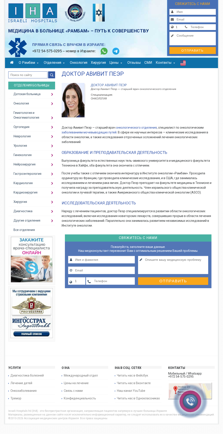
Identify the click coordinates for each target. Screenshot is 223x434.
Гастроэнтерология (27, 173)
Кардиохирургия (25, 192)
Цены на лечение (76, 383)
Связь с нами (73, 390)
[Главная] (12, 63)
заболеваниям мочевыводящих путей (89, 132)
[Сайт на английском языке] (183, 64)
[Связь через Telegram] (115, 51)
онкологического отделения (136, 127)
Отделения (52, 63)
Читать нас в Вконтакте (134, 383)
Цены (114, 63)
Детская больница (27, 94)
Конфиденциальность (80, 398)
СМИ (148, 63)
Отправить (192, 50)
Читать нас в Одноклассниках (138, 398)
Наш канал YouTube (131, 390)
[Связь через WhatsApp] (104, 51)
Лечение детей (21, 383)
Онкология (78, 63)
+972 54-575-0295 (47, 51)
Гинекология (23, 155)
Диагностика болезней (27, 375)
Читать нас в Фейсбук (132, 375)
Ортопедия (21, 127)
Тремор (15, 398)
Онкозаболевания (23, 390)
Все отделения (24, 230)
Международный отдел (81, 375)
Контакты (164, 63)
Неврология (22, 136)
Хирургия (98, 63)
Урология (20, 145)
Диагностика (23, 211)
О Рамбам (27, 63)
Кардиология (23, 183)
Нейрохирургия (24, 164)
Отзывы (134, 63)
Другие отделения (27, 220)
